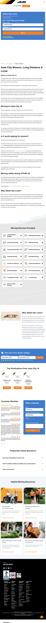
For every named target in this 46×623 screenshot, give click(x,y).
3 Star (30, 419)
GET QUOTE (26, 6)
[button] (44, 2)
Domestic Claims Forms (21, 590)
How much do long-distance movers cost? (13, 458)
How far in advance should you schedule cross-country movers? (19, 463)
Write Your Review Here (32, 422)
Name (27, 407)
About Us (28, 584)
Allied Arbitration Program (21, 604)
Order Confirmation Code (33, 412)
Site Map (16, 615)
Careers (27, 588)
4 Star (32, 419)
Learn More (7, 387)
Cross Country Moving (13, 592)
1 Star (26, 419)
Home (2, 63)
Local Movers (9, 63)
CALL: (8, 564)
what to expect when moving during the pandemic (19, 186)
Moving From (6, 22)
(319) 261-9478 (9, 18)
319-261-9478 (17, 6)
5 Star (34, 419)
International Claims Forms (21, 594)
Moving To (22, 355)
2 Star (28, 419)
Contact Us (21, 584)
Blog (27, 596)
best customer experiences (20, 150)
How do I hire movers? (8, 469)
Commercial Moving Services (14, 607)
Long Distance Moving (13, 588)
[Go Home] (13, 2)
